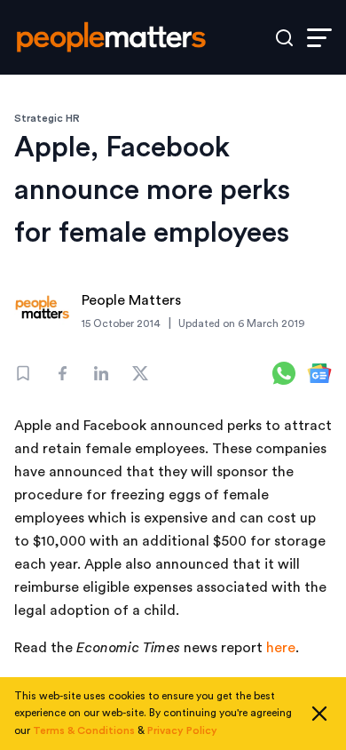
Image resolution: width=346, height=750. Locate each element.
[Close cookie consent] (319, 713)
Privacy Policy (182, 730)
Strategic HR (47, 118)
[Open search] (284, 37)
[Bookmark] (23, 373)
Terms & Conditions (84, 730)
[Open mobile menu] (319, 37)
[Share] (62, 373)
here (280, 648)
